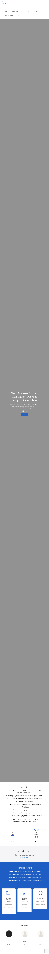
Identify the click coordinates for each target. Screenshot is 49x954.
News (36, 11)
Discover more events (24, 857)
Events (28, 11)
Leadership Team (9, 15)
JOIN (24, 414)
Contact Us (31, 15)
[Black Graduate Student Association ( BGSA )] (5, 3)
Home (5, 11)
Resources (20, 15)
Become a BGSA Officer (17, 11)
